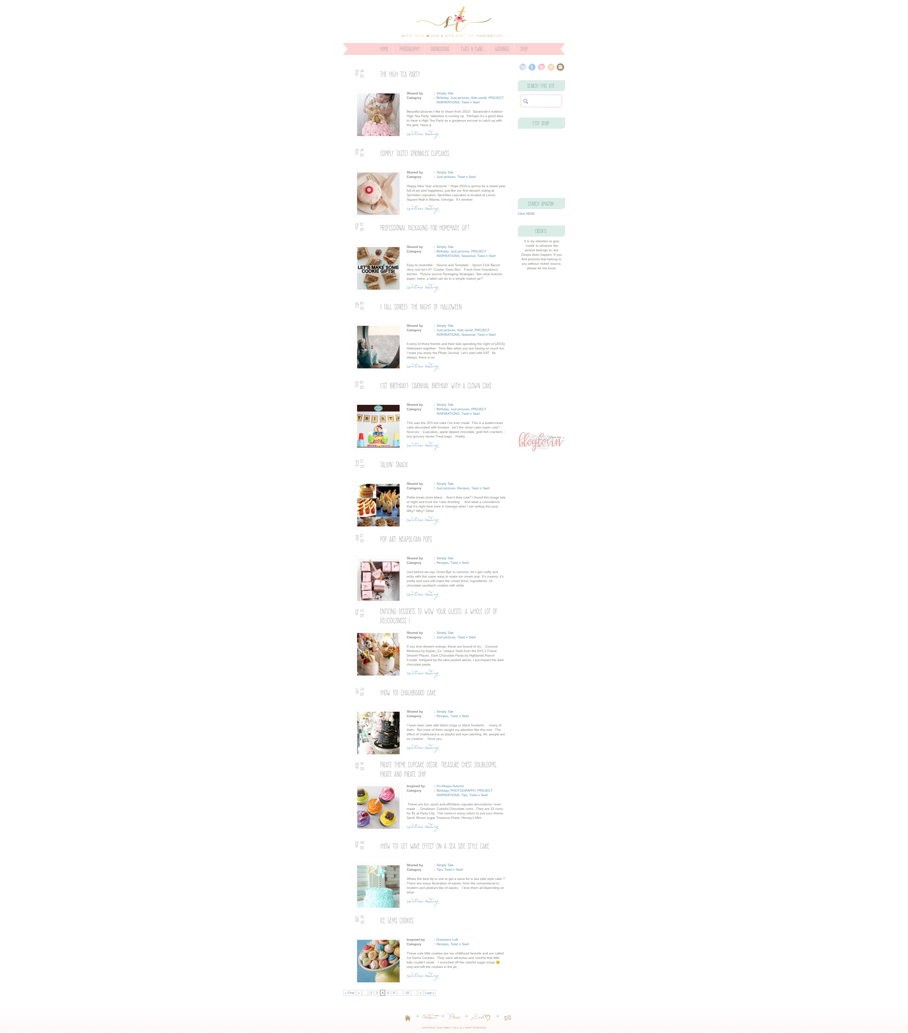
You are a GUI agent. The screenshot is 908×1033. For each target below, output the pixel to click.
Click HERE (526, 214)
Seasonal (468, 256)
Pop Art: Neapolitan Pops (406, 538)
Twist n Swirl (472, 48)
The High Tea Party (400, 73)
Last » (429, 993)
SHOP (524, 48)
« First (349, 993)
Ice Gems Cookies (397, 920)
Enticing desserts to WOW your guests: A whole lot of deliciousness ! (439, 615)
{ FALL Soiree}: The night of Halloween (421, 306)
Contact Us (507, 1018)
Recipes (463, 488)
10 (407, 993)
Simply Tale (445, 93)
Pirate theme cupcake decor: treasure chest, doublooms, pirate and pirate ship (438, 768)
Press (455, 1018)
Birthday (443, 98)
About (430, 1018)
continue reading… (424, 134)
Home (384, 48)
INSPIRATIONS (440, 48)
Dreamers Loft (447, 939)
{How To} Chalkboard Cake (408, 692)
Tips (464, 795)
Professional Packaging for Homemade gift (425, 227)
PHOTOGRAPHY (410, 48)
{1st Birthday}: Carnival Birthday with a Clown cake (436, 385)
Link (478, 1018)
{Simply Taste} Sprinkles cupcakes (414, 152)
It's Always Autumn (450, 786)
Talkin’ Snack (394, 464)
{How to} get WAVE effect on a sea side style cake (434, 845)
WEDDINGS (502, 48)
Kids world (479, 98)
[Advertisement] (541, 351)
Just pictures (459, 98)
